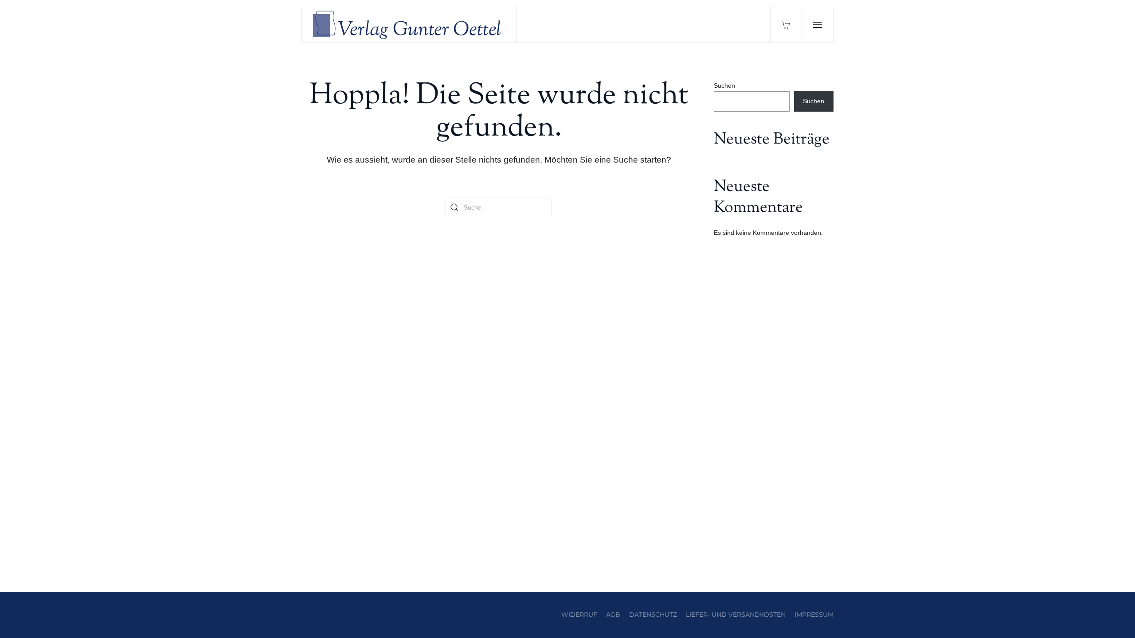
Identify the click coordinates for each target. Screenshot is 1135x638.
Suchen (724, 85)
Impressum (814, 615)
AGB (613, 615)
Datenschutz (653, 615)
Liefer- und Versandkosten (736, 615)
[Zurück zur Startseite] (409, 25)
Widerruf (579, 615)
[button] (817, 25)
